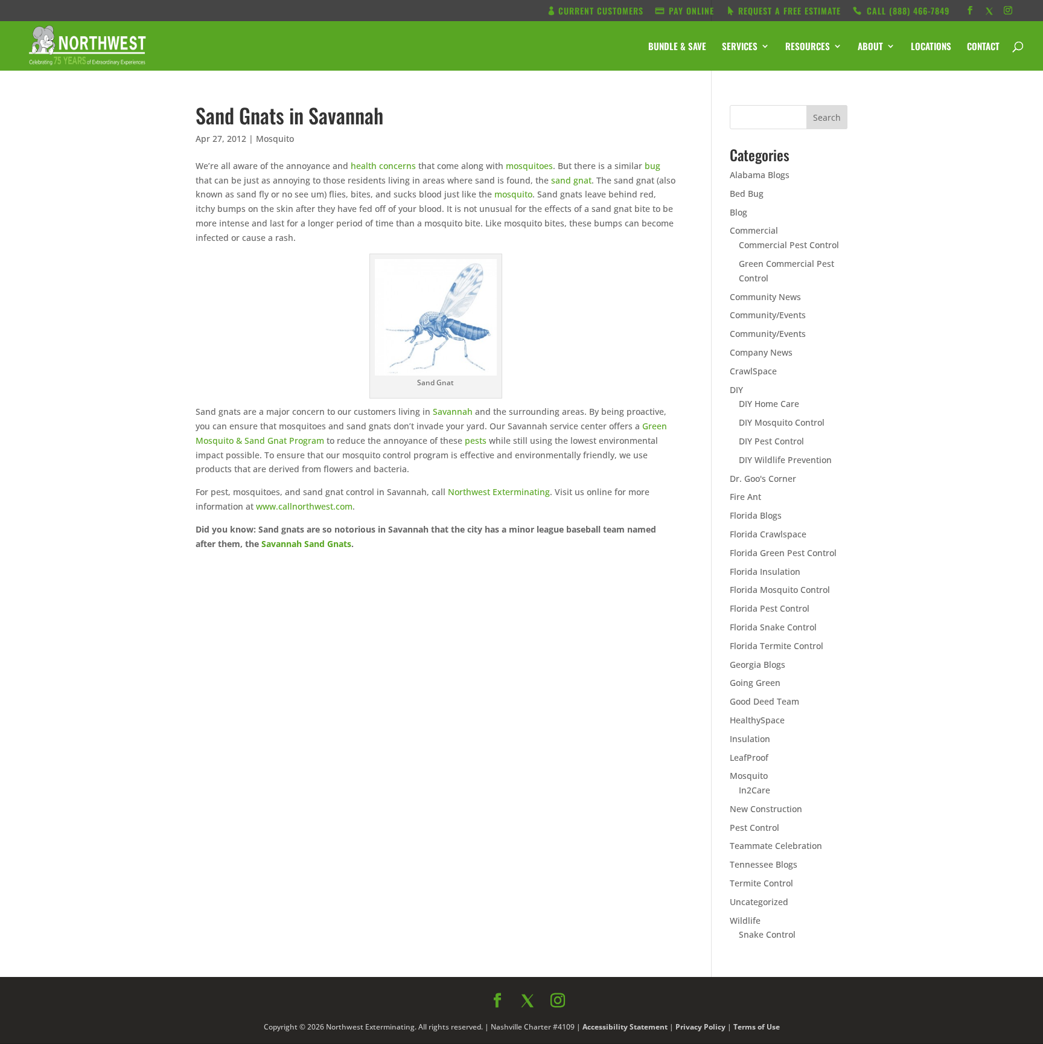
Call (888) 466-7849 (629, 645)
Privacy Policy (652, 704)
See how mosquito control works (629, 677)
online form (616, 530)
